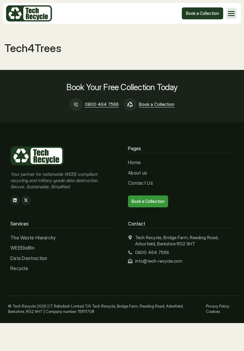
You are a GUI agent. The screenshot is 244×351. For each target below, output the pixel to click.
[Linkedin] (15, 200)
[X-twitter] (26, 200)
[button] (231, 13)
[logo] (29, 13)
